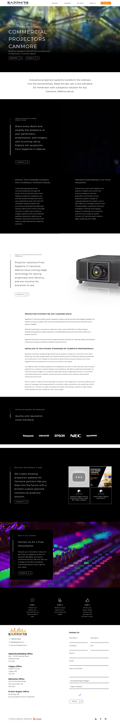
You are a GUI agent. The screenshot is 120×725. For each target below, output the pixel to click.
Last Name (94, 638)
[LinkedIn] (96, 719)
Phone (71, 653)
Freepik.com (24, 721)
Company (72, 645)
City (91, 645)
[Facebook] (101, 719)
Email (71, 661)
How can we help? (75, 668)
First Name (73, 638)
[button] (30, 58)
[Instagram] (106, 719)
